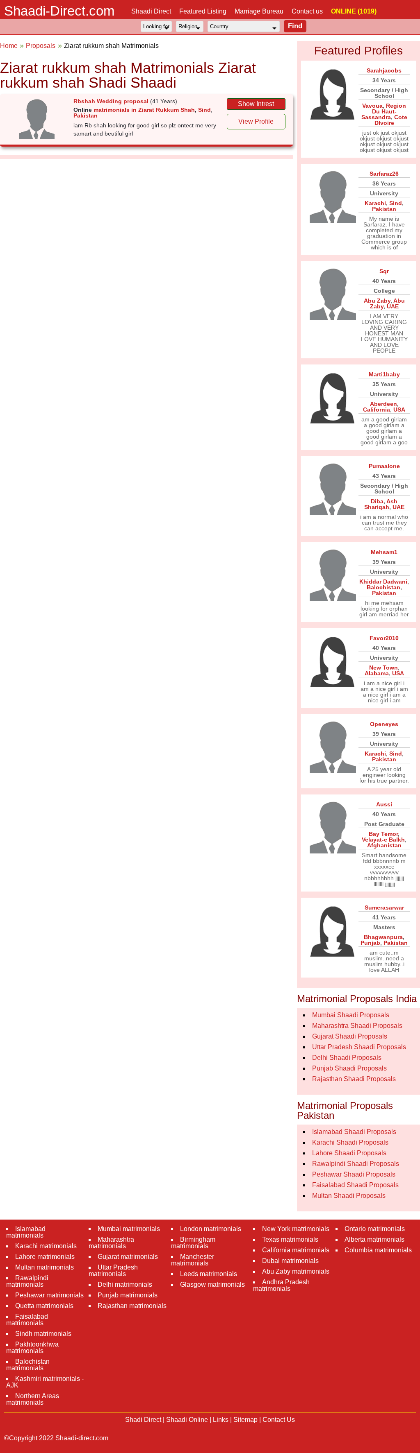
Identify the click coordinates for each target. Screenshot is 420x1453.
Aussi (384, 804)
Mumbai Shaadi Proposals (350, 1015)
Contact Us (278, 1419)
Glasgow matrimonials (212, 1284)
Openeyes (384, 724)
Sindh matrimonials (43, 1333)
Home (9, 45)
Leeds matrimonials (208, 1273)
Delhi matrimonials (125, 1284)
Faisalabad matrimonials (27, 1319)
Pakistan (85, 115)
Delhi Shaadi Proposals (346, 1057)
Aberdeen (383, 404)
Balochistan (383, 587)
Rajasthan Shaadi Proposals (354, 1078)
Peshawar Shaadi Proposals (353, 1174)
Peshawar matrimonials (49, 1295)
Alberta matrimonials (374, 1239)
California (376, 409)
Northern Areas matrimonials (32, 1399)
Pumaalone (384, 466)
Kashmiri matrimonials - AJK (45, 1382)
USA (399, 409)
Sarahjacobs (384, 70)
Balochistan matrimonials (28, 1365)
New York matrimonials (295, 1228)
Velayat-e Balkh (383, 839)
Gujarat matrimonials (128, 1256)
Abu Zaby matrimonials (295, 1271)
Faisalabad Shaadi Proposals (355, 1184)
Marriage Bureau (259, 11)
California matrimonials (295, 1250)
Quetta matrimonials (44, 1305)
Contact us (307, 11)
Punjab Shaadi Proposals (349, 1068)
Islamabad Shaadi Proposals (354, 1131)
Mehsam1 (384, 552)
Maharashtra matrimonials (111, 1242)
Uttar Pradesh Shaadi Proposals (359, 1046)
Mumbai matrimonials (129, 1228)
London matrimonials (210, 1228)
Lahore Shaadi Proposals (349, 1153)
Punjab (370, 942)
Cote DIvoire (390, 120)
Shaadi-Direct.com (59, 10)
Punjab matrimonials (128, 1295)
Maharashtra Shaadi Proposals (357, 1025)
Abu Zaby (377, 300)
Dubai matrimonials (290, 1260)
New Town (383, 667)
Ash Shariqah (381, 504)
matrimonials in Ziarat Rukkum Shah (144, 109)
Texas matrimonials (290, 1239)
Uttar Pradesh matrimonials (113, 1270)
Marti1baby (384, 374)
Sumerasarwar (384, 907)
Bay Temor (383, 834)
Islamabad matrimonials (26, 1232)
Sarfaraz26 (384, 173)
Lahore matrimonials (45, 1256)
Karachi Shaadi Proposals (350, 1142)
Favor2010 (384, 638)
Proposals (40, 45)
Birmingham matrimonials (193, 1242)
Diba (377, 501)
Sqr (384, 271)
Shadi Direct (143, 1419)
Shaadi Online (187, 1419)
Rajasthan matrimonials (132, 1305)
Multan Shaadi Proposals (349, 1195)
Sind (204, 109)
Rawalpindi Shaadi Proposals (355, 1163)
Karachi (375, 203)
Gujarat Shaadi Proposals (349, 1036)
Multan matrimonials (44, 1267)
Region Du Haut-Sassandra (383, 111)
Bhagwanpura (383, 937)
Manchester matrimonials (192, 1260)
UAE (393, 306)
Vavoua (372, 105)
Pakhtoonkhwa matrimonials (32, 1347)
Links (220, 1419)
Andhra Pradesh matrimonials (281, 1285)
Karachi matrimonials (46, 1246)
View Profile (256, 121)
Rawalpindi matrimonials (27, 1281)
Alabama (377, 673)
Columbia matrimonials (378, 1250)
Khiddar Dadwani (383, 581)
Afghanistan (384, 845)
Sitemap (245, 1419)
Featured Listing (202, 11)
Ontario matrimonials (375, 1228)
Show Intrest (256, 103)
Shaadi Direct (151, 11)
